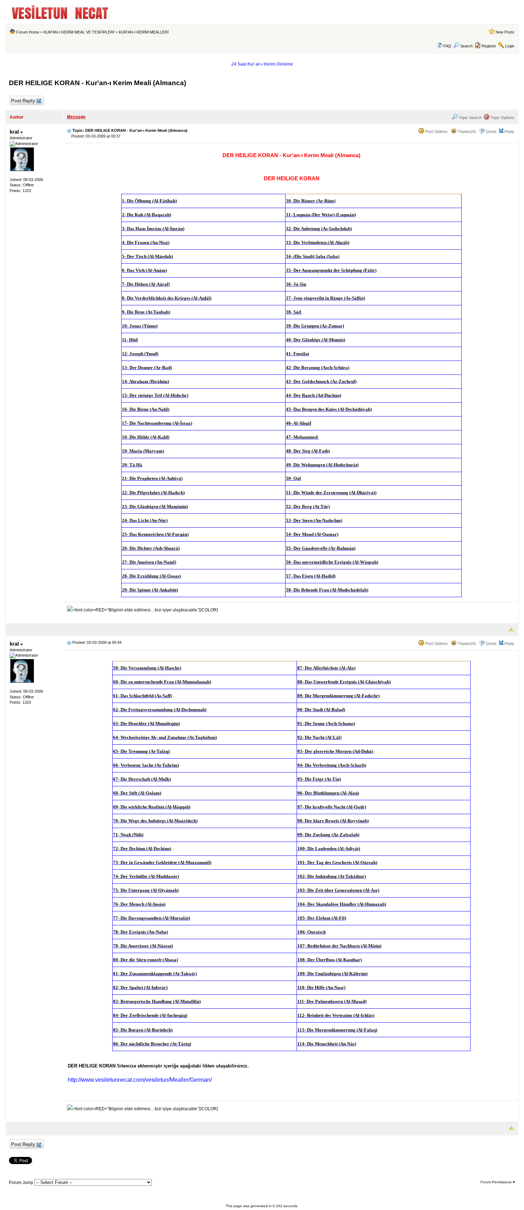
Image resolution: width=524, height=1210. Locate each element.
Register (489, 46)
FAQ (447, 46)
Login (509, 46)
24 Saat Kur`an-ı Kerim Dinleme (262, 64)
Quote (491, 131)
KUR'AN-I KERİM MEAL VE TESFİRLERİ (78, 32)
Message (76, 116)
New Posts (504, 32)
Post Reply (23, 100)
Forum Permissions (497, 1182)
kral (15, 132)
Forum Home (27, 32)
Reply (509, 131)
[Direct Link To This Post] (69, 130)
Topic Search (470, 117)
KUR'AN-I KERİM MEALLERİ (144, 32)
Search (466, 46)
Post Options (436, 131)
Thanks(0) (466, 131)
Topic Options (501, 117)
